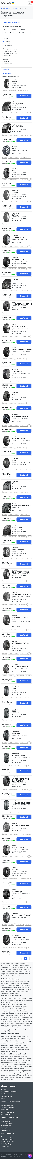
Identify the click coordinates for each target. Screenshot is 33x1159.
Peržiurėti (24, 96)
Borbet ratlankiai (6, 1125)
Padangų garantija (6, 1096)
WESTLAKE (15, 214)
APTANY (14, 147)
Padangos (7, 8)
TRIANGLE (18, 236)
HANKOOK (20, 779)
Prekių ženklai (5, 1146)
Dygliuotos (7, 55)
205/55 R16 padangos (7, 1105)
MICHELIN (15, 869)
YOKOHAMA (15, 688)
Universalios (8, 45)
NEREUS (14, 81)
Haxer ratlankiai (5, 1121)
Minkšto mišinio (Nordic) (11, 53)
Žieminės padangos (7, 1137)
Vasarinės (7, 43)
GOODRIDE (15, 192)
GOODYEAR (18, 937)
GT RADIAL (20, 415)
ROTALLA (15, 170)
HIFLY (17, 103)
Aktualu (3, 1098)
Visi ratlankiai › (5, 1130)
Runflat (6, 61)
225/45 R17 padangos (7, 1110)
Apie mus (3, 1089)
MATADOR (18, 549)
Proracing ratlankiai (6, 1123)
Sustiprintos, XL (9, 63)
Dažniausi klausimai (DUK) (8, 1091)
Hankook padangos (6, 1144)
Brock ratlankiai (5, 1128)
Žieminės (14, 8)
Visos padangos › (6, 1114)
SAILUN (22, 303)
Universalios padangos (7, 1141)
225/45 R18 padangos (7, 1112)
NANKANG (15, 281)
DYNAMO (22, 349)
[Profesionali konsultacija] (29, 1155)
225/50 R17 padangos (7, 1107)
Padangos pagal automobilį (11, 22)
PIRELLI (18, 846)
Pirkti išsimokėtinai (6, 1094)
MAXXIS (20, 571)
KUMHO (21, 618)
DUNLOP (20, 824)
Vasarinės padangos (7, 1139)
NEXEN (21, 504)
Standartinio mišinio (10, 51)
